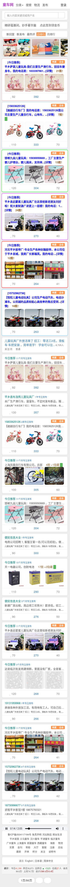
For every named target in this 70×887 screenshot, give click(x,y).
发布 (45, 5)
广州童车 (11, 843)
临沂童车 (55, 838)
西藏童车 (42, 843)
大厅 (35, 847)
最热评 (31, 34)
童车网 (8, 4)
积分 (34, 851)
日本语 (38, 860)
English (29, 860)
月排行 (51, 34)
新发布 (21, 34)
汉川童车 (34, 838)
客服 (43, 847)
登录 (63, 5)
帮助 (27, 847)
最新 (18, 851)
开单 (26, 851)
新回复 (10, 34)
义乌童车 (24, 838)
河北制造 (47, 834)
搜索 (29, 5)
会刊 (19, 847)
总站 (60, 847)
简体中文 (48, 860)
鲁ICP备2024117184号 (19, 834)
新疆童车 (31, 843)
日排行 (41, 34)
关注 (42, 851)
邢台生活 (57, 834)
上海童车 (21, 843)
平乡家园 (14, 838)
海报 (52, 843)
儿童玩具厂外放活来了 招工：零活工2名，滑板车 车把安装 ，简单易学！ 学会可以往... (34, 345)
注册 (52, 847)
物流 (37, 5)
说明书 (52, 851)
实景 (11, 847)
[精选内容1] (41, 47)
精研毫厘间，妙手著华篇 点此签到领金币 (32, 25)
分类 (19, 5)
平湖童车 (45, 838)
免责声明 (36, 834)
